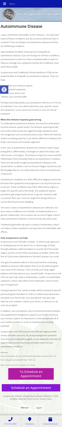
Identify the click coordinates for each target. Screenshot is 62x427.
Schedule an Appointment (31, 388)
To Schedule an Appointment (31, 374)
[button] (4, 89)
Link (55, 356)
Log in (39, 407)
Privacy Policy (46, 398)
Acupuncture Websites (12, 396)
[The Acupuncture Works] (31, 15)
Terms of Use (33, 398)
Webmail (24, 407)
